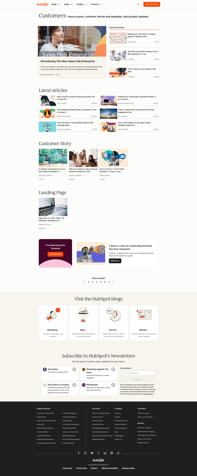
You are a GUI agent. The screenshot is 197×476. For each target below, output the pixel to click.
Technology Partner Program (146, 435)
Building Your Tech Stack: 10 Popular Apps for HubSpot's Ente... (142, 35)
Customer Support (143, 413)
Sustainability (119, 436)
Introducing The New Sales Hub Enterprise (68, 61)
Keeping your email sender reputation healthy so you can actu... (137, 98)
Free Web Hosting (68, 443)
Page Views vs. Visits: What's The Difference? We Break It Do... (51, 219)
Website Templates (98, 439)
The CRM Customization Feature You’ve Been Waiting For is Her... (143, 53)
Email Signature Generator (101, 428)
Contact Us (118, 439)
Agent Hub (40, 424)
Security (94, 468)
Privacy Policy (81, 468)
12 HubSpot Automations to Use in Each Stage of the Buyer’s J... (52, 170)
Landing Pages (67, 420)
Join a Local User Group (145, 417)
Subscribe (138, 379)
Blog (116, 432)
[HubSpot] (98, 460)
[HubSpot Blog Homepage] (42, 4)
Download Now (55, 254)
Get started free (151, 4)
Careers (117, 417)
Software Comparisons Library (102, 436)
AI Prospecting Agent (69, 413)
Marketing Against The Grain (97, 371)
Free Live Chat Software (70, 432)
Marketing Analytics (69, 436)
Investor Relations (121, 428)
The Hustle (53, 369)
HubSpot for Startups (144, 439)
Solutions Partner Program (146, 431)
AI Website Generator (44, 436)
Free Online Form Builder (70, 424)
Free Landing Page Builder (71, 439)
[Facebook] (78, 453)
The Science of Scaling (58, 384)
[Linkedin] (105, 453)
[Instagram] (85, 453)
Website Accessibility (109, 468)
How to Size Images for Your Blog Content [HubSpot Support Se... (134, 124)
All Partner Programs (144, 428)
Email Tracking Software (45, 428)
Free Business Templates (100, 432)
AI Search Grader (97, 417)
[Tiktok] (118, 453)
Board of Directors (121, 424)
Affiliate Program (143, 443)
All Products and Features (45, 413)
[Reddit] (111, 453)
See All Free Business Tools (101, 413)
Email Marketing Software (45, 439)
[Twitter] (98, 453)
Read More (115, 261)
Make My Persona (98, 424)
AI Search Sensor (97, 420)
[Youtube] (91, 453)
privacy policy (148, 394)
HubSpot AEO (41, 417)
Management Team (121, 420)
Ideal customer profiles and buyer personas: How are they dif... (76, 98)
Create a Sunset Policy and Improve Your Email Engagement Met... (136, 111)
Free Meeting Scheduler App (46, 420)
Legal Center (67, 468)
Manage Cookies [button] (128, 468)
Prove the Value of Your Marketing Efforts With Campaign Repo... (75, 124)
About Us (118, 413)
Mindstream (92, 384)
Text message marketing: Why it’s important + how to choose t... (77, 111)
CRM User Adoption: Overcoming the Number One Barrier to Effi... (83, 170)
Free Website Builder (69, 417)
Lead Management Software (46, 443)
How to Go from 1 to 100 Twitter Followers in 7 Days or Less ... (111, 170)
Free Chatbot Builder (69, 428)
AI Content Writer (42, 432)
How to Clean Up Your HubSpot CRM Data (142, 70)
